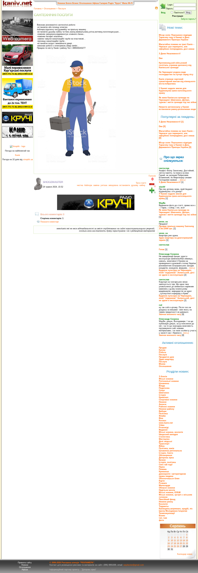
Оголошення (85, 3)
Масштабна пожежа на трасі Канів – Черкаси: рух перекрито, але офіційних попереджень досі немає (176, 46)
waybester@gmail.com (133, 565)
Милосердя (164, 485)
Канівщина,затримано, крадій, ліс (176, 508)
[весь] (182, 180)
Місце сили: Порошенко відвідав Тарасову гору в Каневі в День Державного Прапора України (175, 37)
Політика (163, 413)
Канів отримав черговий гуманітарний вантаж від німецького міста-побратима (177, 81)
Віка (161, 418)
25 (175, 546)
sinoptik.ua (28, 159)
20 (181, 543)
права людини (166, 476)
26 (178, 546)
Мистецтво (164, 439)
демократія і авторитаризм (172, 474)
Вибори (162, 411)
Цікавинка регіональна (170, 450)
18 (175, 543)
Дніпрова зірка (166, 457)
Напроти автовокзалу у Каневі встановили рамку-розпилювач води (177, 108)
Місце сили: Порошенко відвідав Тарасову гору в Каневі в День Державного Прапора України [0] (175, 144)
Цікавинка (164, 383)
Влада (162, 386)
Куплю (162, 350)
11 (175, 540)
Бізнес (75, 3)
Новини (61, 3)
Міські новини (166, 379)
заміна (96, 185)
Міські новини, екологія (171, 432)
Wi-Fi (130, 3)
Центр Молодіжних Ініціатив (173, 511)
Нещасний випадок (168, 434)
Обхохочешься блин (169, 478)
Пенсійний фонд (167, 499)
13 (181, 540)
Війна (161, 446)
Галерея (103, 3)
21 (184, 543)
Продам (163, 348)
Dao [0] (162, 126)
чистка (80, 185)
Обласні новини (167, 488)
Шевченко (164, 393)
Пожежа (162, 469)
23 (169, 546)
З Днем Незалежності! (170, 53)
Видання (163, 430)
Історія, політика (167, 462)
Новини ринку (166, 502)
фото (161, 520)
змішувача (113, 185)
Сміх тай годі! (165, 464)
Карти (162, 481)
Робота (162, 352)
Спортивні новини (168, 399)
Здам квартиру (166, 359)
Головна (37, 8)
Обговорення (165, 455)
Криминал (164, 471)
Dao (161, 58)
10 (172, 540)
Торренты (164, 506)
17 (172, 543)
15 (187, 540)
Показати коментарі (49, 222)
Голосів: (152, 176)
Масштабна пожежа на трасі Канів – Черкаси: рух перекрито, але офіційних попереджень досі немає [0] (176, 134)
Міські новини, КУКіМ (170, 492)
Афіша (95, 3)
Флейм (162, 416)
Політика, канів (166, 448)
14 (184, 540)
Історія (162, 395)
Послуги (62, 8)
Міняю (162, 364)
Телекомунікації (167, 513)
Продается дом (166, 357)
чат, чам (163, 518)
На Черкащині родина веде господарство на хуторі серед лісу (176, 73)
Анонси (162, 404)
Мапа (124, 3)
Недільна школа (167, 490)
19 (178, 543)
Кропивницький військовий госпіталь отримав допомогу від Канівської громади (175, 65)
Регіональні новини (169, 381)
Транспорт (164, 444)
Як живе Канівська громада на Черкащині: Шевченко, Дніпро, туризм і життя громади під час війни (177, 99)
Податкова (164, 388)
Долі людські (165, 441)
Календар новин (184, 554)
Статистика (164, 437)
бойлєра (88, 185)
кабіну (142, 185)
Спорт (162, 390)
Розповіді (164, 427)
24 (172, 546)
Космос (162, 420)
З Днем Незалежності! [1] (171, 122)
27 (181, 546)
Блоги (69, 3)
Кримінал (163, 397)
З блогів (163, 376)
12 (178, 540)
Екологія (163, 504)
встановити (124, 185)
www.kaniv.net (166, 423)
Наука (162, 467)
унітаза (104, 185)
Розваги (163, 483)
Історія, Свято (166, 453)
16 (169, 543)
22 (187, 543)
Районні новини (167, 406)
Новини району (166, 409)
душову (134, 185)
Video (161, 425)
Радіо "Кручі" (115, 3)
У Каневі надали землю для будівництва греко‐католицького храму (175, 90)
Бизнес (162, 460)
